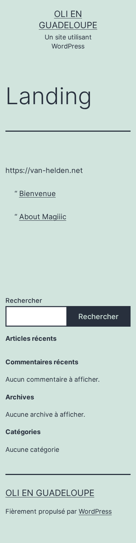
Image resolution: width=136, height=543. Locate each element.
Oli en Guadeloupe (49, 493)
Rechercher (23, 300)
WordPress (95, 511)
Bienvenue (37, 193)
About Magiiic (42, 216)
